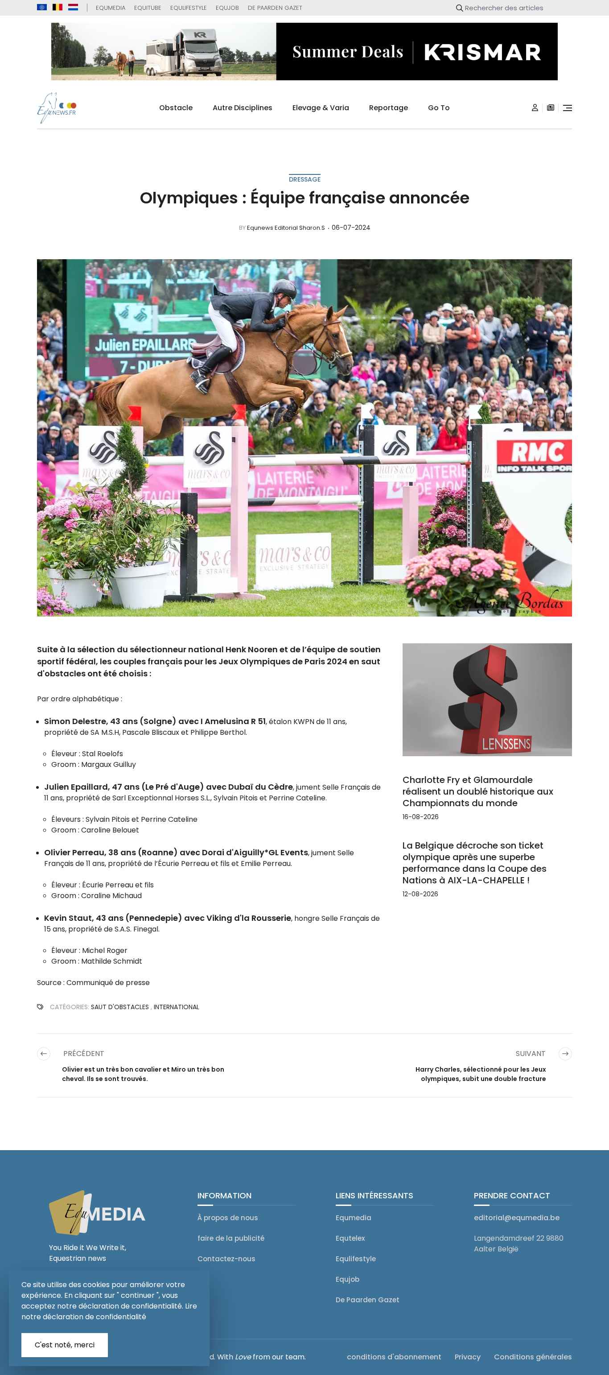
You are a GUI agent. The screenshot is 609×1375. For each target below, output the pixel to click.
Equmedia (110, 8)
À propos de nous (228, 1217)
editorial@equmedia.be (517, 1218)
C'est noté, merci (65, 1345)
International (176, 1006)
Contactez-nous (226, 1258)
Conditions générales (533, 1357)
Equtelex (350, 1238)
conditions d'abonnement (394, 1357)
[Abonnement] (550, 108)
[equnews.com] (42, 7)
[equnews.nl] (73, 7)
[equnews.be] (57, 7)
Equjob (227, 8)
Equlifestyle (188, 8)
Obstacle (176, 108)
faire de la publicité (231, 1238)
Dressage (305, 179)
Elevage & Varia (320, 108)
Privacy (468, 1357)
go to (439, 108)
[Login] (535, 108)
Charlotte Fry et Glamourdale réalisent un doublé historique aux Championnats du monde (478, 791)
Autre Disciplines (242, 108)
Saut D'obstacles (120, 1006)
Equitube (147, 8)
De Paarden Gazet (275, 8)
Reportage (388, 108)
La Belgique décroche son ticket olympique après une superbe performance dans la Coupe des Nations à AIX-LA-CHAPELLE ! (475, 862)
